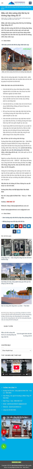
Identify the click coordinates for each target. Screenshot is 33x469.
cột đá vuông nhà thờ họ (15, 314)
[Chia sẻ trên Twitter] (12, 226)
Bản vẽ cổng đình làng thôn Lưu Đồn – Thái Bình (15, 306)
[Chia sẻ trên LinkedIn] (29, 226)
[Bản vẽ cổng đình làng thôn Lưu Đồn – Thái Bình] (16, 295)
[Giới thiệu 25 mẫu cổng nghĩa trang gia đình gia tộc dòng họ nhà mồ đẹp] (16, 271)
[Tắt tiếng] (27, 374)
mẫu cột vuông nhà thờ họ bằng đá (9, 319)
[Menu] (2, 3)
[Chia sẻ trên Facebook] (4, 226)
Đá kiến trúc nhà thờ (13, 19)
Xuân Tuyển (21, 18)
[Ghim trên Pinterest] (21, 226)
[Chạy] (4, 374)
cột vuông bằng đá (17, 316)
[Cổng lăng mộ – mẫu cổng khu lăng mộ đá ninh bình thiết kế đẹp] (16, 247)
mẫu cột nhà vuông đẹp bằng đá (23, 318)
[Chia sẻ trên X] (8, 226)
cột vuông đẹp (25, 316)
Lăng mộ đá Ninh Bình (9, 410)
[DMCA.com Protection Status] (16, 462)
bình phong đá (18, 150)
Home (2, 7)
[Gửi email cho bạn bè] (16, 226)
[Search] (30, 3)
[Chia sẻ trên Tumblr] (14, 231)
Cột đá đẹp (4, 19)
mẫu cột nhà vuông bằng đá (8, 318)
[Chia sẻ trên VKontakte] (25, 226)
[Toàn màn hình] (30, 374)
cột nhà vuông (8, 316)
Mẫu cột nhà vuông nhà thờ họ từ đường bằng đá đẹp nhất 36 (8, 335)
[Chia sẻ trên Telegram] (19, 231)
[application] (16, 367)
